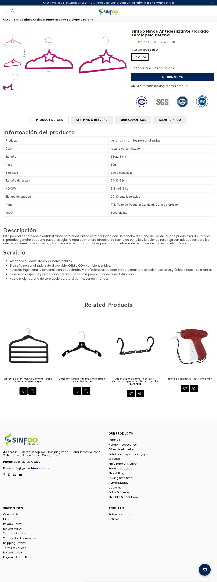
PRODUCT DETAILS (49, 120)
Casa (7, 19)
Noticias (114, 519)
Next (124, 55)
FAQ (6, 519)
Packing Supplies (120, 468)
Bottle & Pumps (118, 492)
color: (144, 50)
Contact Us (10, 514)
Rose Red (140, 57)
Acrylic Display (118, 483)
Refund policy (12, 552)
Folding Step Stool (120, 478)
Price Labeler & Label (122, 464)
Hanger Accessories (122, 445)
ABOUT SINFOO (170, 120)
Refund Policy (12, 529)
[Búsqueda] (13, 11)
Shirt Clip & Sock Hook (123, 497)
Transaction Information (19, 538)
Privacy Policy (12, 524)
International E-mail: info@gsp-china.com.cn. (108, 2)
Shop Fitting (116, 473)
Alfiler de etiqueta (120, 449)
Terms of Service (14, 533)
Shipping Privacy (14, 543)
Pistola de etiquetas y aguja (127, 454)
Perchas (114, 440)
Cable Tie (115, 488)
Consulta (174, 77)
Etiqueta (114, 459)
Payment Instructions (17, 557)
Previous (25, 55)
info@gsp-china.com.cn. (32, 468)
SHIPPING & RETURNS (92, 120)
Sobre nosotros (119, 514)
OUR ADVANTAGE (133, 120)
